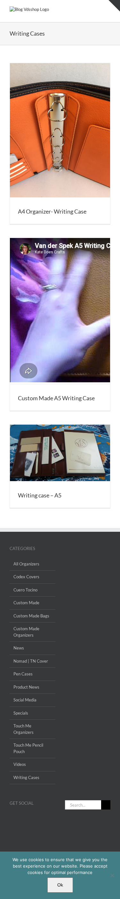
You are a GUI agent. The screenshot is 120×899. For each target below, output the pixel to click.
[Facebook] (11, 818)
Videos (19, 764)
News (18, 647)
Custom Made (26, 602)
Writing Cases (26, 777)
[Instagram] (20, 818)
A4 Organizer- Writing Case (52, 211)
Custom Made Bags (31, 615)
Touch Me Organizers (23, 729)
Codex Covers (26, 576)
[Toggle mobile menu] (107, 9)
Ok (60, 884)
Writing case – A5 (39, 495)
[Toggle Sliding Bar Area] (114, 6)
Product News (26, 687)
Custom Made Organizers (26, 632)
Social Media (24, 699)
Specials (20, 713)
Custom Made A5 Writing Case (56, 398)
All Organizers (26, 563)
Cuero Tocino (25, 589)
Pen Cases (23, 673)
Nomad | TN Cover (30, 661)
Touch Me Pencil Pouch (28, 748)
